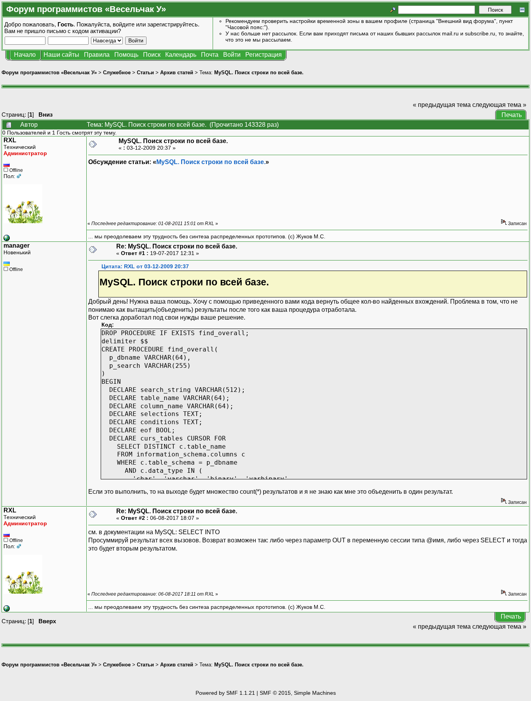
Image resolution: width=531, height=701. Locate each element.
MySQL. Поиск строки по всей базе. (259, 72)
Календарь (180, 54)
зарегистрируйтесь (172, 24)
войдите (123, 24)
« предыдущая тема (442, 104)
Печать (511, 115)
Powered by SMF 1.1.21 (225, 693)
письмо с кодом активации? (84, 31)
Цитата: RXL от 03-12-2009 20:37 (145, 266)
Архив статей (176, 72)
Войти (232, 54)
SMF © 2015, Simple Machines (298, 693)
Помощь (126, 54)
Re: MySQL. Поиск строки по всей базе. (176, 246)
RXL (9, 140)
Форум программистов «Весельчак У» (49, 72)
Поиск (152, 54)
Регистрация (263, 54)
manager (16, 245)
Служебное (117, 72)
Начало (25, 54)
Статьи (145, 72)
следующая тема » (499, 104)
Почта (209, 54)
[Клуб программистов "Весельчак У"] (6, 239)
